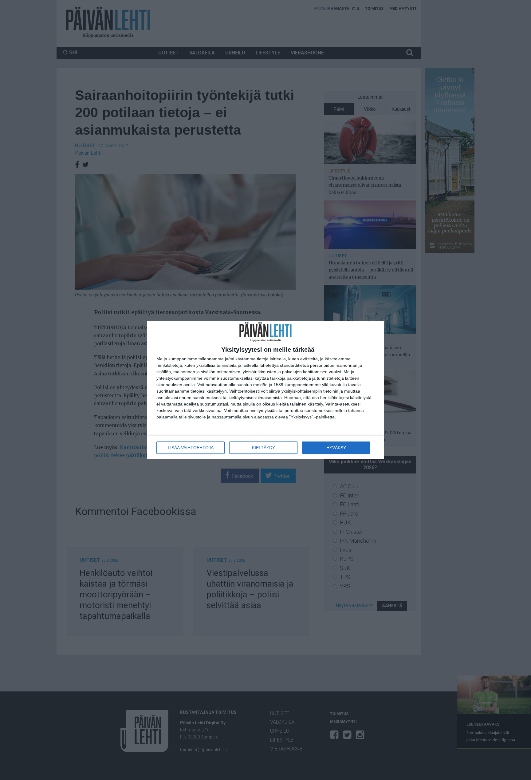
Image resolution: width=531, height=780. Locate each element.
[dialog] (265, 390)
